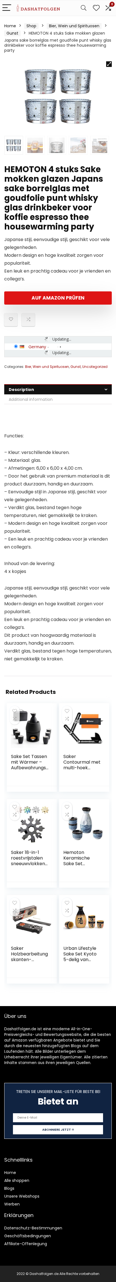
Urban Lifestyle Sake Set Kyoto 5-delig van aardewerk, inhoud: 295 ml (80, 959)
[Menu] (7, 8)
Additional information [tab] (31, 399)
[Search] (83, 8)
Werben (12, 1204)
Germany (37, 346)
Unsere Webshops (21, 1196)
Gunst (12, 33)
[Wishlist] (96, 8)
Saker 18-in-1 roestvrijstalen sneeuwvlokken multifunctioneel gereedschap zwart (29, 866)
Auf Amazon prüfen (58, 297)
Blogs (9, 1188)
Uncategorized (95, 366)
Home (10, 26)
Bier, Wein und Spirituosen (74, 26)
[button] (109, 64)
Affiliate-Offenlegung (25, 1244)
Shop (31, 26)
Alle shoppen (16, 1180)
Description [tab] (21, 389)
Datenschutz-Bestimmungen (33, 1228)
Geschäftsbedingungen (27, 1236)
